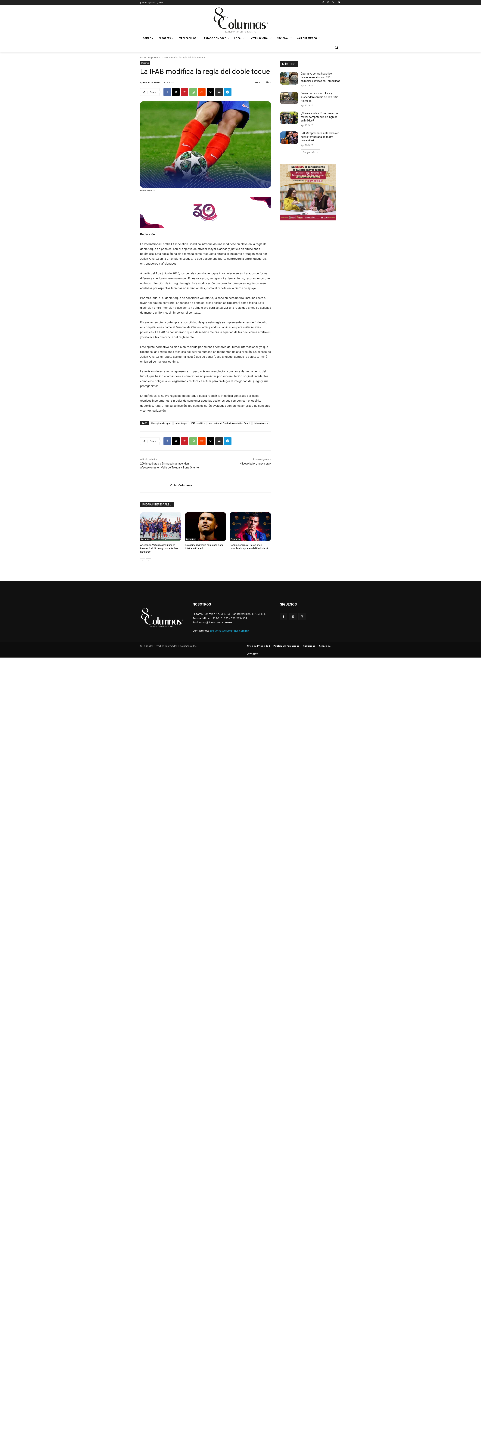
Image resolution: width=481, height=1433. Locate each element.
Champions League (161, 423)
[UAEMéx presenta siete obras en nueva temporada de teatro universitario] (289, 137)
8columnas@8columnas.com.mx (229, 630)
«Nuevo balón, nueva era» (255, 463)
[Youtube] (339, 3)
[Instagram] (328, 3)
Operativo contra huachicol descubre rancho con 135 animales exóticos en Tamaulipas (320, 77)
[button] (336, 47)
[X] (333, 3)
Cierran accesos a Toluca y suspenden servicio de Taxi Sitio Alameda (319, 97)
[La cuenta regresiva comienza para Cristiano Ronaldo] (205, 526)
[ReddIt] (202, 92)
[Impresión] (219, 92)
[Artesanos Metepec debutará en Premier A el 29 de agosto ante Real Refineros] (160, 526)
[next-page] (148, 560)
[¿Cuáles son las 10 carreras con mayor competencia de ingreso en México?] (289, 118)
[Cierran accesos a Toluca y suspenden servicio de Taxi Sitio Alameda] (289, 98)
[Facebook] (323, 3)
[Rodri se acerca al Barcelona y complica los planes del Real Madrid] (250, 526)
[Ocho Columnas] (155, 485)
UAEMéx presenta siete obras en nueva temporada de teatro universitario (320, 137)
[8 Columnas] (240, 20)
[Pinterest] (184, 92)
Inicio (143, 57)
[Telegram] (227, 92)
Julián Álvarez (261, 423)
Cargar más (309, 152)
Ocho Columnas (151, 82)
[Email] (210, 92)
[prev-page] (142, 560)
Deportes (153, 57)
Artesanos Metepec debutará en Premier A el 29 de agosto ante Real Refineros (159, 548)
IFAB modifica (198, 423)
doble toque (181, 423)
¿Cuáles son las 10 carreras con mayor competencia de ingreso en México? (319, 117)
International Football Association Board (229, 423)
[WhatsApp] (193, 92)
